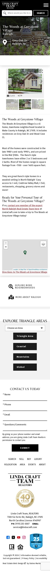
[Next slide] (41, 81)
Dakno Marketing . (38, 563)
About (42, 464)
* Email (6, 414)
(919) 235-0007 (20, 524)
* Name (6, 394)
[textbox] (18, 13)
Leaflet (15, 269)
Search (41, 13)
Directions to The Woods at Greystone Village (24, 272)
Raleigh (8, 34)
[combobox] (17, 13)
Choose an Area (15, 328)
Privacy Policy (28, 558)
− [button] (6, 247)
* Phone (7, 404)
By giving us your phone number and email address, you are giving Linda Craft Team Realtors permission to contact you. (23, 437)
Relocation (10, 464)
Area (22, 464)
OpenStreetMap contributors (37, 269)
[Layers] (43, 244)
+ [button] (6, 243)
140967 (37, 520)
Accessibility (41, 558)
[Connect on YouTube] (18, 537)
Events (32, 464)
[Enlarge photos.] (41, 71)
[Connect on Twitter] (13, 537)
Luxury (38, 459)
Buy (29, 459)
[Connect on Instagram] (24, 537)
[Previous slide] (8, 81)
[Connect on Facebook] (8, 537)
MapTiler (23, 269)
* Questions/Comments (14, 424)
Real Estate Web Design (13, 563)
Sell (21, 459)
